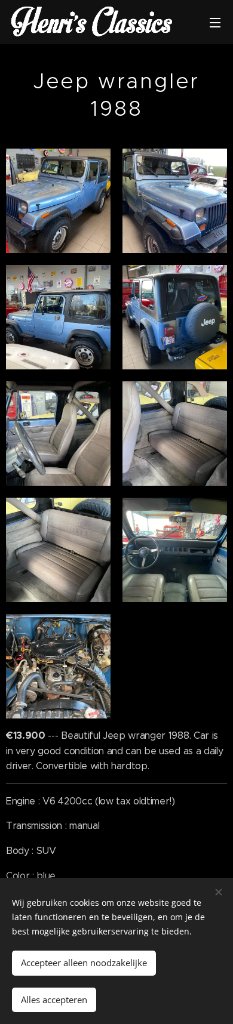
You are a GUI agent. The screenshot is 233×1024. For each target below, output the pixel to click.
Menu (215, 22)
